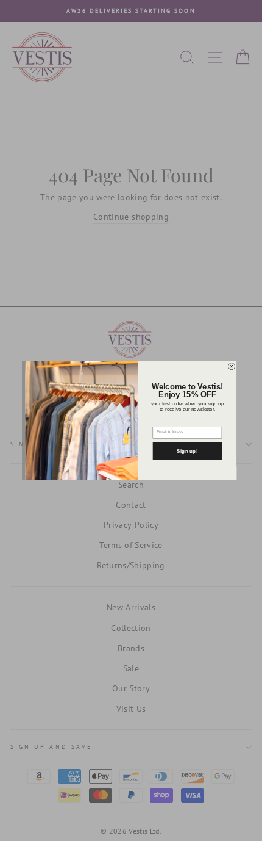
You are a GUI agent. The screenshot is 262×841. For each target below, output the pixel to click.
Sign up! (187, 450)
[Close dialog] (231, 366)
